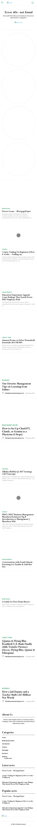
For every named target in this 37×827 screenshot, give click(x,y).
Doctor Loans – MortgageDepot (16, 211)
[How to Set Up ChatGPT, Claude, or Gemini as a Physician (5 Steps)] (18, 410)
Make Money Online (10, 425)
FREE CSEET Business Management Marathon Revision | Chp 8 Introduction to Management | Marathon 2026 (18, 518)
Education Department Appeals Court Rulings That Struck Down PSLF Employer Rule (17, 297)
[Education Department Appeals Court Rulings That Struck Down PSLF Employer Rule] (18, 278)
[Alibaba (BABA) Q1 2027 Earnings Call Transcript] (18, 455)
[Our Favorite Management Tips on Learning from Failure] (18, 365)
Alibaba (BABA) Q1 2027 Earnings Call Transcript (17, 472)
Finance (5, 469)
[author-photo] (3, 393)
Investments (7, 292)
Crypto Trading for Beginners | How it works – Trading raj (18, 253)
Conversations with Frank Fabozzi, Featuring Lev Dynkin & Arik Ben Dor (17, 564)
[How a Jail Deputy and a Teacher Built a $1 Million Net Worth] (18, 674)
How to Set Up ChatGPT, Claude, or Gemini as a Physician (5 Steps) (16, 431)
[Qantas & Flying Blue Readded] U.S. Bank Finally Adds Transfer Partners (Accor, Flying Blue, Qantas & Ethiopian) (18, 646)
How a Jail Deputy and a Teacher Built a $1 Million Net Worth (16, 694)
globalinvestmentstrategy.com (14, 393)
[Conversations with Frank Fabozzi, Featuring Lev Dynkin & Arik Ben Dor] (18, 545)
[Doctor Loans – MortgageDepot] (18, 194)
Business (5, 380)
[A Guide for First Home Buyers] (18, 585)
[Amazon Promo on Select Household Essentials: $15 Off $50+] (18, 323)
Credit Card (6, 337)
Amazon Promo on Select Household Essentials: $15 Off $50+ (18, 341)
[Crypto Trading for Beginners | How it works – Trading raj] (18, 235)
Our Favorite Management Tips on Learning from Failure (16, 386)
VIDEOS (4, 249)
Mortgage (6, 208)
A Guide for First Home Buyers (16, 601)
